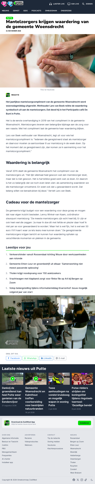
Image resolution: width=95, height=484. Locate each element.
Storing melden (54, 441)
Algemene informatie (10, 438)
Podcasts (36, 11)
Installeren (84, 423)
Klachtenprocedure (55, 448)
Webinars (28, 445)
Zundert (73, 469)
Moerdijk (73, 452)
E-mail (62, 358)
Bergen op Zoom (77, 441)
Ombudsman (51, 11)
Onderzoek (66, 11)
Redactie (15, 95)
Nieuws (5, 11)
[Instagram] (82, 480)
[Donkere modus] (92, 480)
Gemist (16, 11)
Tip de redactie (54, 438)
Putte (9, 18)
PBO (4, 448)
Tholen (73, 462)
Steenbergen (75, 459)
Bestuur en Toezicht (10, 441)
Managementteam (9, 452)
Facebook (15, 358)
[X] (78, 480)
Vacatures (52, 445)
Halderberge (75, 455)
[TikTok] (85, 480)
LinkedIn (48, 358)
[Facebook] (74, 480)
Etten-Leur (74, 445)
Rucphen (73, 466)
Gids (25, 11)
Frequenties (7, 455)
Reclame (28, 438)
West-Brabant (75, 473)
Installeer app (7, 462)
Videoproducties (31, 441)
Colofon (5, 445)
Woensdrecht (75, 448)
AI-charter (6, 459)
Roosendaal (75, 438)
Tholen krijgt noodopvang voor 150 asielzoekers (35, 273)
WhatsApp (32, 358)
